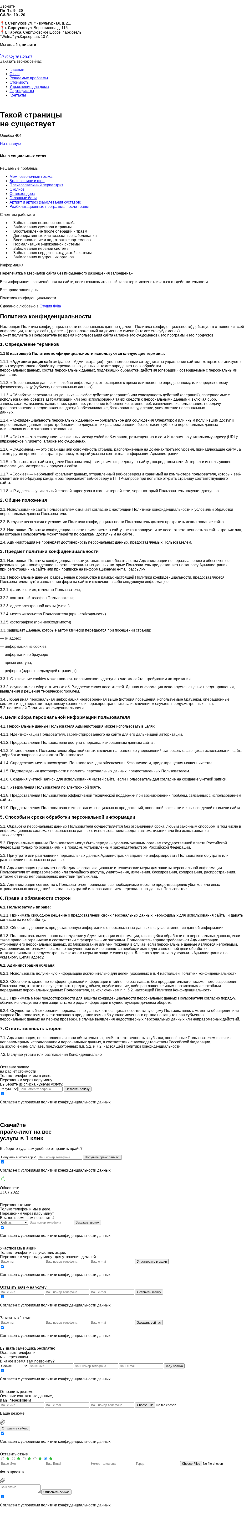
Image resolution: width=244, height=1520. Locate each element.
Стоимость (19, 82)
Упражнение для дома (29, 87)
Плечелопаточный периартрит (36, 185)
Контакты (18, 95)
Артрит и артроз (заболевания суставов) (45, 202)
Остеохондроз (22, 194)
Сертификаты (22, 91)
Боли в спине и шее (27, 181)
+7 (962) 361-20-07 (16, 57)
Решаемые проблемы (29, 78)
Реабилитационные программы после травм (49, 206)
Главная (17, 69)
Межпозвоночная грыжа (31, 176)
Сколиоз (17, 189)
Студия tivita (50, 306)
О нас (15, 74)
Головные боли (23, 198)
